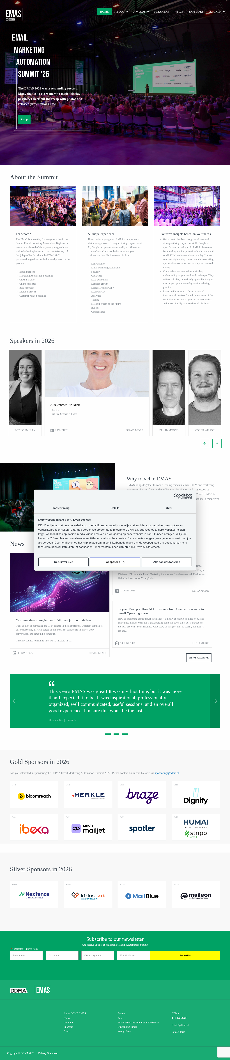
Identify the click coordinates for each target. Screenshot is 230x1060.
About (119, 11)
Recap (24, 119)
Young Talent (124, 1031)
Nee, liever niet (63, 561)
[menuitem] (104, 11)
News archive (199, 657)
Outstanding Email (127, 1027)
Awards (139, 11)
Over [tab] (169, 507)
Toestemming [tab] (61, 507)
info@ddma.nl (181, 1025)
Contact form (178, 1032)
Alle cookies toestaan (166, 561)
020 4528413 (180, 1018)
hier (128, 546)
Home (104, 11)
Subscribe (185, 955)
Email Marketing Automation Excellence (138, 1022)
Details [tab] (115, 507)
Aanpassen (113, 561)
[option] (25, 393)
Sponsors (196, 11)
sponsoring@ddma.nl (167, 773)
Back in (215, 11)
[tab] (106, 734)
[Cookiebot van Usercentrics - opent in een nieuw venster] (176, 496)
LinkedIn (61, 430)
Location (68, 1022)
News (179, 11)
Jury (120, 1018)
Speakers (161, 11)
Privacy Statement (48, 1053)
